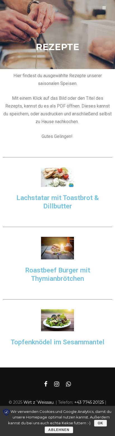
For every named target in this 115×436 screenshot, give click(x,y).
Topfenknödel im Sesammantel (57, 342)
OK (100, 423)
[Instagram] (56, 384)
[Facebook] (45, 384)
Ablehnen (59, 430)
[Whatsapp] (68, 384)
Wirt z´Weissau (38, 402)
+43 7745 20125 (89, 402)
